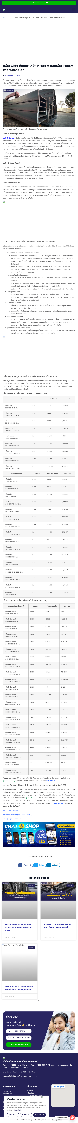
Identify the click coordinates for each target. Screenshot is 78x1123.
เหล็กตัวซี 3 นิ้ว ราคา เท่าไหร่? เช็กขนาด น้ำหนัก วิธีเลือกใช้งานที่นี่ (58, 926)
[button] (73, 9)
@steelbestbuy (9, 781)
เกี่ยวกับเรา (31, 1093)
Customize (13, 1115)
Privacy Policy (17, 1110)
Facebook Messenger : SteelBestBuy (17, 814)
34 (44, 1000)
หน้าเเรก (30, 1090)
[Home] (4, 10)
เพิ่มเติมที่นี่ (50, 781)
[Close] (44, 1097)
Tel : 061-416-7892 (10, 810)
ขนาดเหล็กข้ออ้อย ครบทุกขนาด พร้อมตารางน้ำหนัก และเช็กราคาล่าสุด (18, 927)
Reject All (26, 1115)
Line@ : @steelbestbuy (12, 819)
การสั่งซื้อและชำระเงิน (34, 1095)
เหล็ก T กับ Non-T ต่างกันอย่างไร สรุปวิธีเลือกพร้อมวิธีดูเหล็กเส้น (19, 988)
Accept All (39, 1115)
